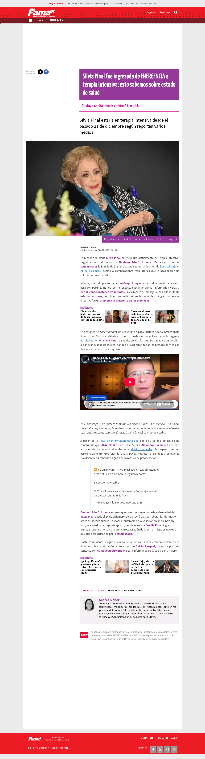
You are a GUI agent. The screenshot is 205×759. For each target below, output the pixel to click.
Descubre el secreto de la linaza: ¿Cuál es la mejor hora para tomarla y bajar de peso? (142, 317)
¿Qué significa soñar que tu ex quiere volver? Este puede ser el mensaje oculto (91, 567)
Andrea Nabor (88, 247)
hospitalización (89, 341)
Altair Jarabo (85, 3)
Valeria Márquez (101, 3)
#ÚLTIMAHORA (106, 470)
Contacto (162, 738)
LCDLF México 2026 (119, 3)
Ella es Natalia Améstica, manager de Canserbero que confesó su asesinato (92, 316)
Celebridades (56, 20)
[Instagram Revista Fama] (167, 749)
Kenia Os (133, 3)
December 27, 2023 (130, 503)
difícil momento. (141, 449)
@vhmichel (150, 491)
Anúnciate (147, 738)
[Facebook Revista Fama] (153, 749)
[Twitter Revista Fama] (160, 749)
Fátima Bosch (71, 3)
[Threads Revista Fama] (174, 749)
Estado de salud (132, 590)
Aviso (174, 738)
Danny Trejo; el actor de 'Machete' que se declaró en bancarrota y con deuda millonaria (142, 567)
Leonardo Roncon (148, 3)
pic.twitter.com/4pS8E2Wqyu (111, 496)
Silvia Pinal (114, 590)
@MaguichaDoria (132, 491)
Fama (40, 20)
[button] (40, 71)
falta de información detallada (119, 441)
